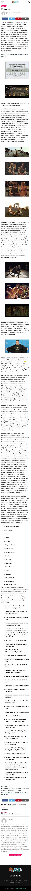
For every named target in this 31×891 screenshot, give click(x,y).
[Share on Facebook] (5, 19)
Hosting (24, 888)
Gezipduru (23, 804)
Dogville (15, 804)
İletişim (20, 882)
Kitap (16, 880)
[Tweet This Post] (12, 19)
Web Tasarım (19, 888)
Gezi (12, 880)
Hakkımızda (13, 882)
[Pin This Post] (18, 19)
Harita (25, 880)
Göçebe (9, 13)
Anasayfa (6, 880)
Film (20, 880)
